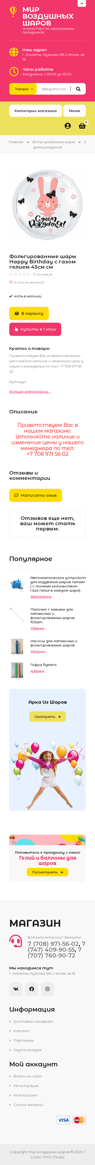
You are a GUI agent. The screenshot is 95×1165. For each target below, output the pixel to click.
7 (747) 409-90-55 (57, 946)
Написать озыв (38, 495)
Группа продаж (27, 1050)
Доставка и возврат (33, 1021)
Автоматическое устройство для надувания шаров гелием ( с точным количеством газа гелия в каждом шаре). (58, 584)
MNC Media (53, 1157)
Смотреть (45, 716)
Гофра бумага (43, 665)
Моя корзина (25, 1095)
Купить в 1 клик (37, 329)
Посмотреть (45, 872)
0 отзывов (42, 274)
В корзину (32, 313)
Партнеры (23, 1040)
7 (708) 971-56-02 (53, 944)
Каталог (21, 1031)
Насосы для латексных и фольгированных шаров (53, 643)
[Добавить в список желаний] (47, 282)
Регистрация (25, 1086)
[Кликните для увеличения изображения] (47, 205)
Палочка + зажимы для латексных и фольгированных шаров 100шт (52, 615)
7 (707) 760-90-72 (55, 952)
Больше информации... (29, 391)
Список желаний (28, 1105)
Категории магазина (36, 111)
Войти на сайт (27, 1076)
